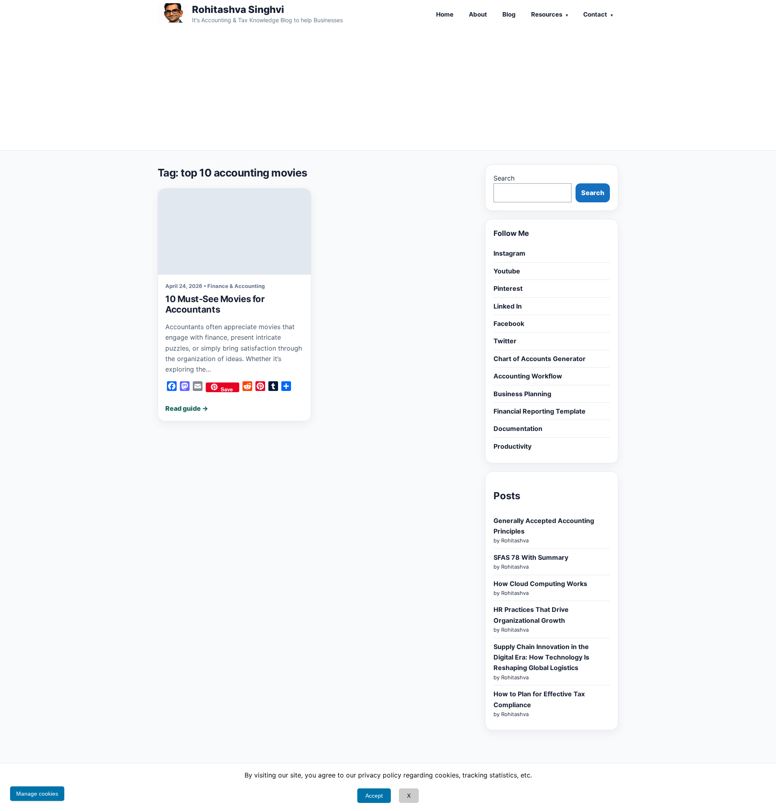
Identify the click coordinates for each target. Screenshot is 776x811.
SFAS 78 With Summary (530, 557)
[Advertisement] (388, 89)
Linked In (507, 306)
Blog (509, 14)
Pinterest (508, 288)
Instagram (509, 253)
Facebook (508, 323)
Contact (595, 14)
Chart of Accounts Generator (539, 359)
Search (504, 178)
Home (444, 14)
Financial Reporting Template (539, 411)
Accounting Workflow (527, 376)
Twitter (505, 341)
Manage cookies (37, 793)
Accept (374, 795)
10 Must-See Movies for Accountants (214, 304)
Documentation (517, 428)
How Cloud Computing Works (540, 584)
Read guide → (186, 408)
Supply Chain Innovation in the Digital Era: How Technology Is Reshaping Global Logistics (541, 657)
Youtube (506, 271)
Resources (546, 14)
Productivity (512, 446)
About (478, 14)
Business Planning (522, 394)
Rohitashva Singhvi (238, 9)
